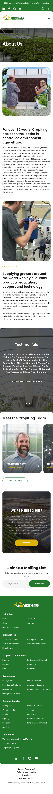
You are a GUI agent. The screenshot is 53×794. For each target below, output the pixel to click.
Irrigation (6, 664)
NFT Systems (7, 680)
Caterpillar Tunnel (35, 639)
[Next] (49, 404)
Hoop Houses (8, 648)
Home (5, 619)
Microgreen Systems (11, 693)
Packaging (31, 714)
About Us (31, 619)
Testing (30, 710)
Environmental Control (37, 660)
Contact (31, 623)
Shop (4, 623)
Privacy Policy (26, 775)
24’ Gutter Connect (10, 639)
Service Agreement (26, 769)
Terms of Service (26, 778)
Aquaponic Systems (35, 685)
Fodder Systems (34, 680)
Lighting (5, 660)
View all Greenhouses (36, 643)
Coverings (31, 664)
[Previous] (4, 404)
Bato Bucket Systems (11, 685)
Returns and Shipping (26, 772)
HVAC (4, 668)
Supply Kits (7, 705)
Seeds (5, 714)
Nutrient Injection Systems (38, 689)
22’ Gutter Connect (10, 643)
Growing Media (8, 710)
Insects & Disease (35, 705)
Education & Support (11, 627)
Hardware (31, 668)
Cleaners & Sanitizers (36, 718)
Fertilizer (5, 727)
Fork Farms (7, 689)
